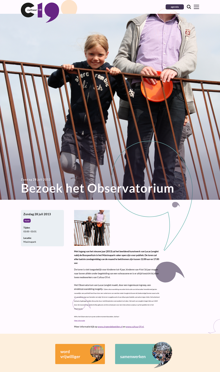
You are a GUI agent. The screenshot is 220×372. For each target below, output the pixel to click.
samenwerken (133, 356)
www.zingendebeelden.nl (110, 326)
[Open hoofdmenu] (196, 6)
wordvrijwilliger (70, 354)
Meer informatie (79, 320)
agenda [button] (175, 6)
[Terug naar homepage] (40, 21)
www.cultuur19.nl (135, 326)
